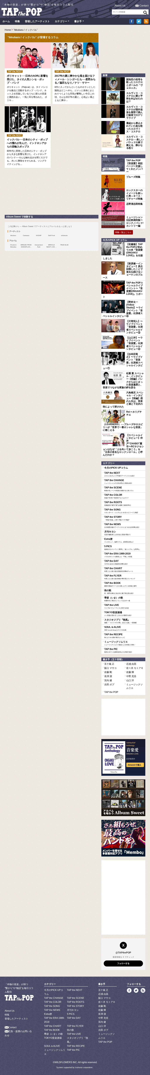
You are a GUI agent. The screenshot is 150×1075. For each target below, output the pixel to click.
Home (8, 30)
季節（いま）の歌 (117, 598)
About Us (120, 5)
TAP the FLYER (119, 576)
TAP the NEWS (121, 525)
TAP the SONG (121, 510)
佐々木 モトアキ (134, 668)
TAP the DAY (116, 562)
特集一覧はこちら (123, 232)
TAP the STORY (116, 518)
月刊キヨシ (117, 532)
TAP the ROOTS (117, 503)
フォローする (123, 963)
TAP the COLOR (116, 496)
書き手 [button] (78, 21)
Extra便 (119, 540)
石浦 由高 (131, 664)
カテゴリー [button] (61, 21)
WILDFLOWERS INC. (66, 1062)
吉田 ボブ (109, 684)
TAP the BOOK (120, 584)
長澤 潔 (108, 676)
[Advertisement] (27, 192)
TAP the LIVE (116, 606)
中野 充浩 (131, 676)
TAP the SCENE (119, 488)
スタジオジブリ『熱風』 (120, 620)
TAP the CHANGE (118, 481)
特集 (17, 21)
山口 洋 (130, 680)
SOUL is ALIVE (115, 628)
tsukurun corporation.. (84, 1067)
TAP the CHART (118, 569)
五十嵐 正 (109, 664)
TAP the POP (111, 692)
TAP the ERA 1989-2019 (118, 554)
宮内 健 (108, 680)
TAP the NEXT (119, 474)
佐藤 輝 (130, 672)
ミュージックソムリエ (119, 643)
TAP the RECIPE (114, 635)
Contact (144, 5)
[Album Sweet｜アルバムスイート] (123, 797)
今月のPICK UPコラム (116, 468)
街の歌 (119, 591)
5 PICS (122, 547)
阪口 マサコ (110, 668)
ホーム (6, 21)
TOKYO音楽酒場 (118, 613)
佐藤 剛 (108, 672)
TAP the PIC (118, 650)
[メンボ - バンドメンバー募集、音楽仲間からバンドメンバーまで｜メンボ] (123, 838)
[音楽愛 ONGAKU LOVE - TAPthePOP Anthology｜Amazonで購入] (123, 757)
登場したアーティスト (37, 21)
